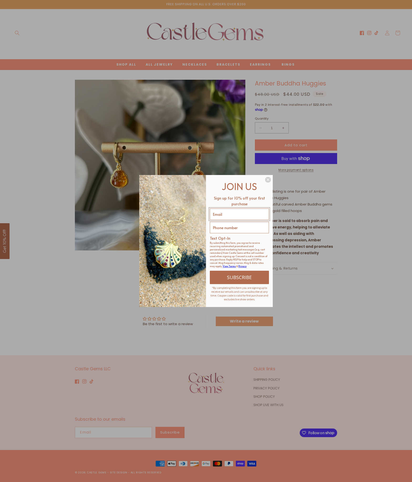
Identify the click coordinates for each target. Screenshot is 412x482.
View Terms (229, 266)
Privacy (242, 266)
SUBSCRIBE (239, 277)
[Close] (268, 180)
